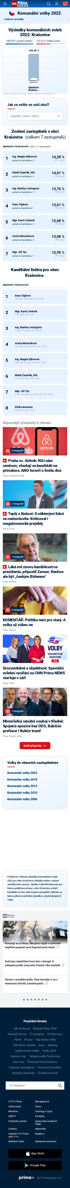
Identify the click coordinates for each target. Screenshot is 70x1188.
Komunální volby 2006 (22, 799)
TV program (36, 1034)
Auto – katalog (48, 1045)
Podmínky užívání (17, 1121)
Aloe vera (18, 1062)
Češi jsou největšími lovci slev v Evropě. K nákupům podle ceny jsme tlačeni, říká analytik (33, 963)
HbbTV (12, 1116)
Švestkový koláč (48, 1073)
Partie (17, 1039)
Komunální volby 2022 (22, 773)
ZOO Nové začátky (24, 1045)
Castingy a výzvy (43, 1111)
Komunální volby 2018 (22, 779)
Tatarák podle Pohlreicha (44, 1056)
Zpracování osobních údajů (46, 1122)
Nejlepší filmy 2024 (45, 1028)
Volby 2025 (49, 1050)
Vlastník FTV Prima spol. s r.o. (18, 1135)
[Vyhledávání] (48, 3)
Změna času (54, 1034)
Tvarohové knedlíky (49, 1067)
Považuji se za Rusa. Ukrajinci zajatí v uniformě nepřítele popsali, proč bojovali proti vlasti (33, 945)
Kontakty (39, 1116)
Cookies (12, 1128)
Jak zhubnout (21, 1028)
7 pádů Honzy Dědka (26, 1050)
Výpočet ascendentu (21, 1067)
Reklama (13, 1111)
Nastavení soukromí (45, 1141)
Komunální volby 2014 (22, 786)
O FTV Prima (15, 1101)
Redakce (39, 1133)
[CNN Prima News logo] (19, 4)
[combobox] (33, 116)
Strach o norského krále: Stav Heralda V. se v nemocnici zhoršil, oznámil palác (31, 981)
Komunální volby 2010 (22, 792)
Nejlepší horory (17, 1034)
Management (42, 1101)
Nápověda (40, 1128)
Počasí (28, 1039)
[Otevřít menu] (5, 3)
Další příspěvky (33, 745)
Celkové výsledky (14, 19)
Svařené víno (18, 1056)
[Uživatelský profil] (56, 3)
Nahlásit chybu (16, 1141)
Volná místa (14, 1106)
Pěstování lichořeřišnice (42, 1062)
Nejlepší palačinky (23, 1073)
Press (38, 1106)
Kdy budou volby (46, 1039)
